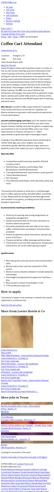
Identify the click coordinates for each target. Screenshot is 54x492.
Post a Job (5, 28)
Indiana (10, 475)
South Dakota (14, 488)
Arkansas (19, 469)
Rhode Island (34, 486)
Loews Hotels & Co (9, 50)
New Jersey (16, 483)
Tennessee (25, 488)
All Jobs (9, 7)
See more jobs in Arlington (35, 457)
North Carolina (15, 480)
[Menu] (11, 28)
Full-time (10, 10)
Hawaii (37, 472)
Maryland (5, 477)
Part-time (10, 12)
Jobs (10, 36)
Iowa (42, 472)
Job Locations (12, 15)
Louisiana (33, 475)
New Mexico (26, 483)
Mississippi (44, 477)
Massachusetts (44, 475)
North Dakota (28, 480)
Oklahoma (5, 486)
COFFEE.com (8, 2)
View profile (6, 352)
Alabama (11, 469)
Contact (20, 464)
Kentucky (25, 475)
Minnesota (27, 477)
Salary (8, 18)
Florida (23, 472)
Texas (15, 36)
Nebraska (39, 480)
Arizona (26, 469)
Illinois (4, 475)
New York (42, 483)
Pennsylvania (23, 486)
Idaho (47, 472)
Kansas (17, 475)
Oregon (13, 486)
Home (3, 36)
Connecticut (6, 472)
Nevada (35, 483)
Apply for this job (8, 65)
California (34, 469)
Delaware (16, 472)
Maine (11, 477)
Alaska (4, 469)
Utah (38, 488)
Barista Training (13, 21)
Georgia (30, 472)
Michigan (19, 477)
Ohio (48, 483)
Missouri (36, 477)
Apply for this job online (11, 305)
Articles (9, 23)
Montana (5, 480)
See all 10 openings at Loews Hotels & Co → (20, 391)
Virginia (43, 488)
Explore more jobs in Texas (12, 457)
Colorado (43, 469)
